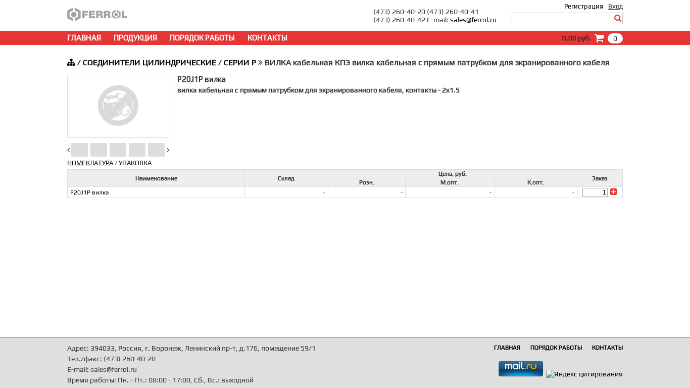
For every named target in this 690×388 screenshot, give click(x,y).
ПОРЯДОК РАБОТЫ (202, 37)
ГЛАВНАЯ (84, 37)
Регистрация (583, 6)
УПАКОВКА (135, 163)
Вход (615, 6)
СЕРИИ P (240, 62)
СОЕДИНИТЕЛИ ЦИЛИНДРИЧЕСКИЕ (149, 62)
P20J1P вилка (89, 192)
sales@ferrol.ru (473, 20)
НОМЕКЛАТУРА (90, 163)
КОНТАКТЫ (267, 37)
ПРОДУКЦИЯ (135, 37)
